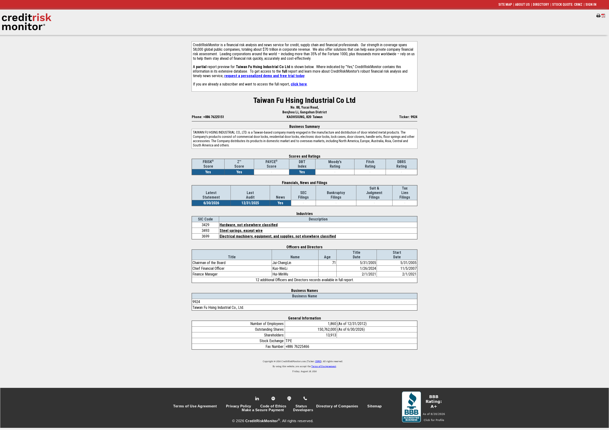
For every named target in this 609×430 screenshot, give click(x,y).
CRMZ (318, 361)
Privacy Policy (238, 406)
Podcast (289, 398)
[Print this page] (598, 16)
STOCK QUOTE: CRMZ (567, 4)
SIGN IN (590, 4)
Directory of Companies (337, 406)
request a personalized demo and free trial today (264, 76)
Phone (306, 398)
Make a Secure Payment (263, 410)
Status (301, 406)
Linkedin (257, 398)
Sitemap (374, 406)
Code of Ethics (273, 406)
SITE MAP (505, 4)
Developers (303, 410)
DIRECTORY (541, 4)
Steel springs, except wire (241, 230)
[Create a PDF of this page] (603, 16)
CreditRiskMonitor (261, 421)
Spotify (273, 398)
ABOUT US (522, 4)
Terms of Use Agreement (323, 366)
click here (299, 84)
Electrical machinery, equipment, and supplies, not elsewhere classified (278, 236)
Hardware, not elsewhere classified (249, 225)
